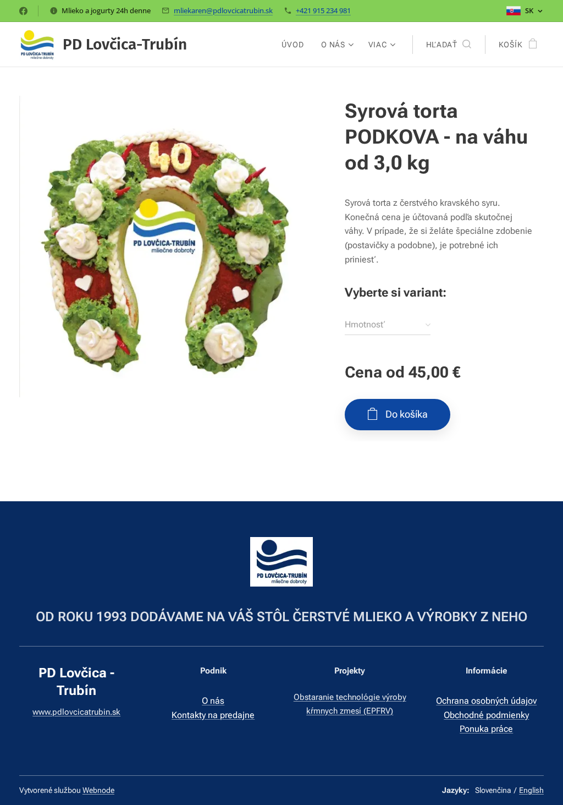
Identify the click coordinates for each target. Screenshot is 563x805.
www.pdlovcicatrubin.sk (76, 712)
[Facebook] (23, 11)
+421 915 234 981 (323, 10)
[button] (448, 44)
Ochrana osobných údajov (486, 701)
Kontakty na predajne (213, 715)
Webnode (98, 790)
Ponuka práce (486, 729)
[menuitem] (295, 44)
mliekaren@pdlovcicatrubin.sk (223, 10)
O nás (213, 701)
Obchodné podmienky (486, 715)
